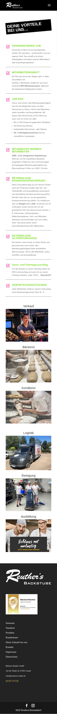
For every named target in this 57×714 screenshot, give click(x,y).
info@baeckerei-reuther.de (16, 676)
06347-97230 (12, 681)
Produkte (10, 632)
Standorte (10, 628)
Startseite (10, 623)
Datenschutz (11, 656)
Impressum (11, 652)
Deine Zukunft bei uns (16, 642)
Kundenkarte (12, 637)
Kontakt (9, 647)
